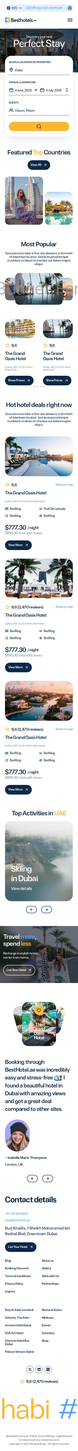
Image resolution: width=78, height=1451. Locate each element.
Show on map (64, 484)
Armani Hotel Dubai (18, 1325)
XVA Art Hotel (14, 1333)
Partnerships (50, 1284)
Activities (48, 1333)
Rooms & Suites (52, 1310)
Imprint (10, 1291)
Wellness (48, 1318)
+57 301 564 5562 (16, 1214)
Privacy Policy (14, 1284)
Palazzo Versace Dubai (19, 1352)
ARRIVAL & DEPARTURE (22, 82)
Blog (8, 1261)
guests (13, 103)
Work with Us (50, 1276)
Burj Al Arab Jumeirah (19, 1310)
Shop (45, 1341)
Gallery (46, 1268)
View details (21, 889)
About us (48, 1261)
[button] (34, 386)
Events (46, 1325)
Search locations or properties (30, 62)
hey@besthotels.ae (17, 1220)
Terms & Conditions (18, 1276)
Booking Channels (17, 1268)
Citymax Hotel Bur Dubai (17, 1343)
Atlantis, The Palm (17, 1318)
